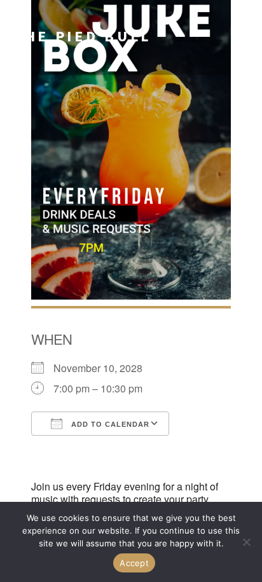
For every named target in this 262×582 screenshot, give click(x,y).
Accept (134, 563)
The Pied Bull (82, 36)
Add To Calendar (109, 424)
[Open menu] (241, 36)
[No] (246, 542)
